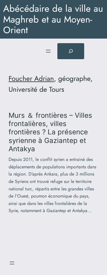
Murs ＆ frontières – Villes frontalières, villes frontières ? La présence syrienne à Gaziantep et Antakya (50, 132)
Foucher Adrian (31, 78)
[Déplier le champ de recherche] (70, 51)
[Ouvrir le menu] (48, 51)
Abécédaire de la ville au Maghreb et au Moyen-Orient (53, 19)
